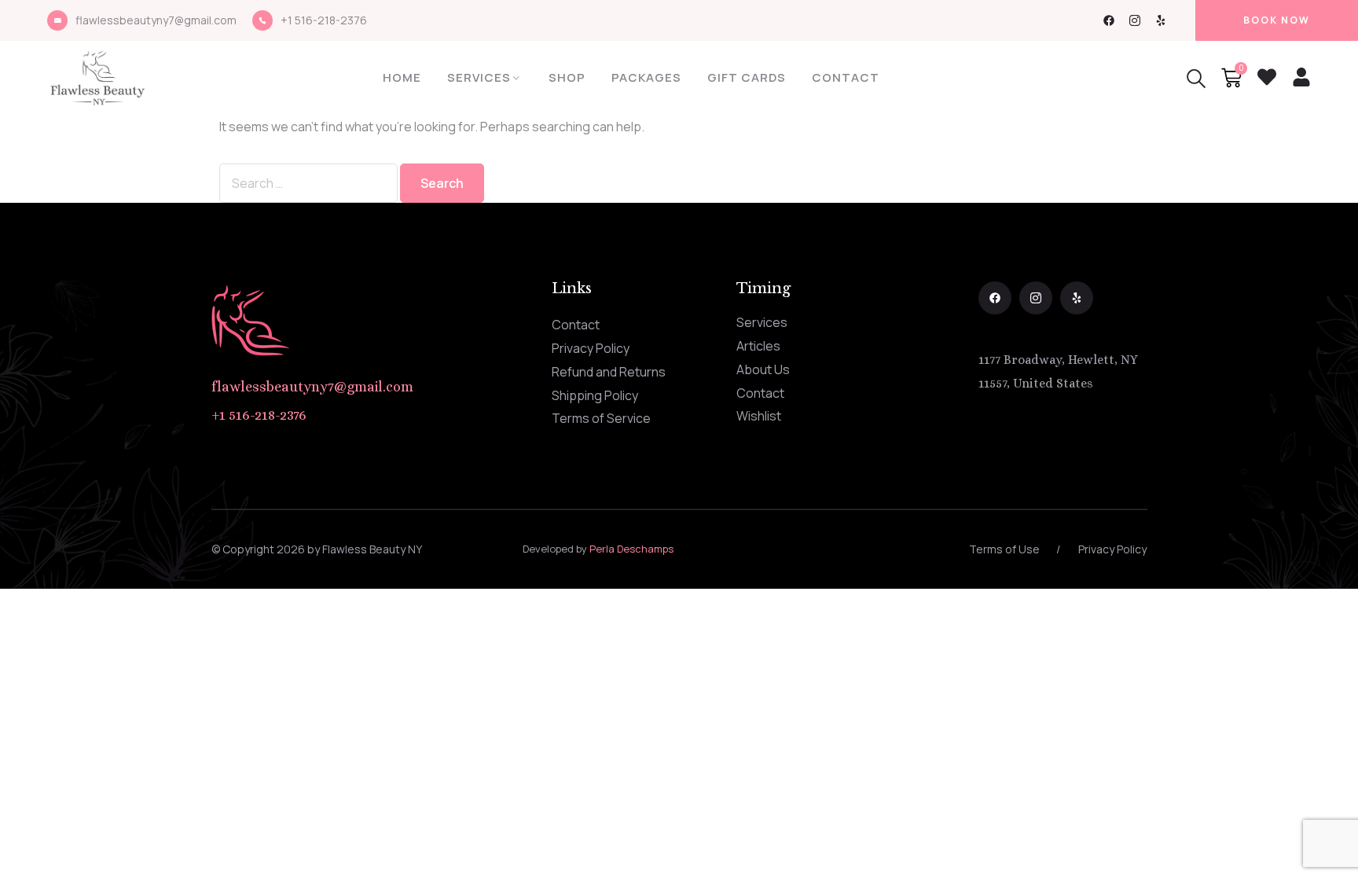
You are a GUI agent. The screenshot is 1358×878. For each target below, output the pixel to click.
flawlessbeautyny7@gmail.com (156, 20)
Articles (758, 346)
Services (479, 77)
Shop (567, 77)
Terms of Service (601, 418)
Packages (646, 77)
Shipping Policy (595, 395)
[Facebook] (1109, 20)
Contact (845, 77)
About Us (763, 369)
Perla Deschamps (631, 549)
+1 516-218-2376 (324, 20)
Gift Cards (746, 77)
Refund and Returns (609, 371)
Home (402, 77)
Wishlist (758, 415)
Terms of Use (1004, 549)
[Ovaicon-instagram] (1135, 20)
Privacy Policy (590, 348)
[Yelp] (1161, 20)
